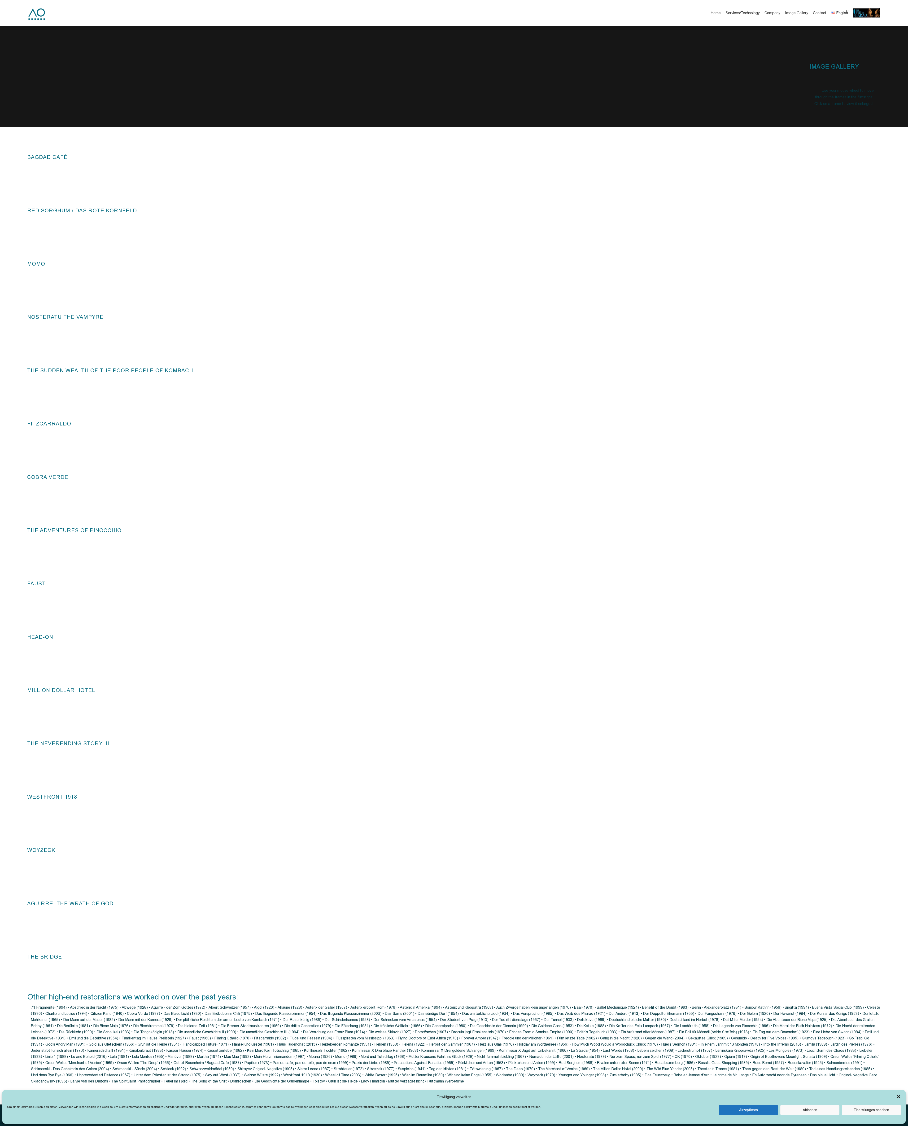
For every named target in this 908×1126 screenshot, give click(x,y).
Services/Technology (742, 13)
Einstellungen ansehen (871, 1110)
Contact (819, 13)
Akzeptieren (748, 1110)
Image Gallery (796, 13)
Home (716, 13)
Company (772, 13)
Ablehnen (810, 1110)
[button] (898, 1096)
